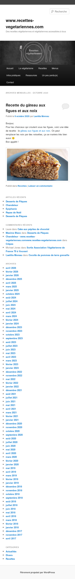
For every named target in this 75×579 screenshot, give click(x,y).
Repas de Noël (13, 212)
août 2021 (11, 393)
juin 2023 (11, 349)
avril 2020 (11, 453)
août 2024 (11, 297)
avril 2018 (11, 516)
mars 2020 (11, 456)
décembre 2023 (14, 327)
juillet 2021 (11, 397)
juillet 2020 (11, 442)
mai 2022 (10, 379)
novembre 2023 (14, 330)
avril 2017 (11, 538)
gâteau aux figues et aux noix (35, 130)
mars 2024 (11, 316)
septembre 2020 (14, 434)
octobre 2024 (13, 293)
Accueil (9, 68)
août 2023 (11, 342)
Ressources (31, 75)
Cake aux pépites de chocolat (33, 229)
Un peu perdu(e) (50, 75)
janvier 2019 (12, 482)
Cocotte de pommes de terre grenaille (49, 255)
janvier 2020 (12, 464)
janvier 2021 (12, 419)
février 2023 (12, 364)
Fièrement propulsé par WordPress (37, 572)
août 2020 (11, 438)
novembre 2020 (14, 427)
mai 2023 (10, 353)
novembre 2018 (14, 490)
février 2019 (12, 479)
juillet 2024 (11, 301)
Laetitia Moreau (41, 116)
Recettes (42, 68)
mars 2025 (11, 286)
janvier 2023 (12, 368)
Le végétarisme (26, 68)
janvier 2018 (12, 527)
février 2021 (12, 416)
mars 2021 (11, 412)
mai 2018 (10, 512)
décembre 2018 (14, 486)
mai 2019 (10, 468)
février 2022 (12, 382)
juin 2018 (11, 508)
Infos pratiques (13, 75)
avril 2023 (11, 356)
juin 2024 (11, 305)
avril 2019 (11, 471)
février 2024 (12, 319)
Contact (10, 82)
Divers (9, 555)
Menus (55, 68)
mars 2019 (11, 475)
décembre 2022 (14, 371)
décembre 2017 (14, 531)
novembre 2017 (14, 534)
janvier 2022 (12, 386)
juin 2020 (11, 445)
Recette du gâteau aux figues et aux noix (25, 107)
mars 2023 (11, 360)
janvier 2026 (12, 275)
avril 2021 (11, 408)
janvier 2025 (12, 290)
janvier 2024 (12, 323)
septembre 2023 (14, 338)
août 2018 (11, 501)
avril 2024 (11, 312)
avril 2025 (11, 282)
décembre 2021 (14, 390)
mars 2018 (11, 520)
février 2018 (12, 523)
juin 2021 (11, 401)
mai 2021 (10, 405)
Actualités (11, 551)
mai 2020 (10, 449)
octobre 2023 (13, 334)
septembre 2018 (14, 497)
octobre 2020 (13, 431)
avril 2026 (11, 267)
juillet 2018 (11, 505)
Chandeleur (12, 205)
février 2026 (12, 271)
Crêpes (9, 243)
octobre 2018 (13, 494)
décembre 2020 (14, 423)
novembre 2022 (14, 375)
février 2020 (12, 460)
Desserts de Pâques (16, 201)
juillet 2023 (11, 345)
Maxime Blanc (13, 232)
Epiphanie (11, 208)
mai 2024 (10, 308)
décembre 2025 (14, 279)
